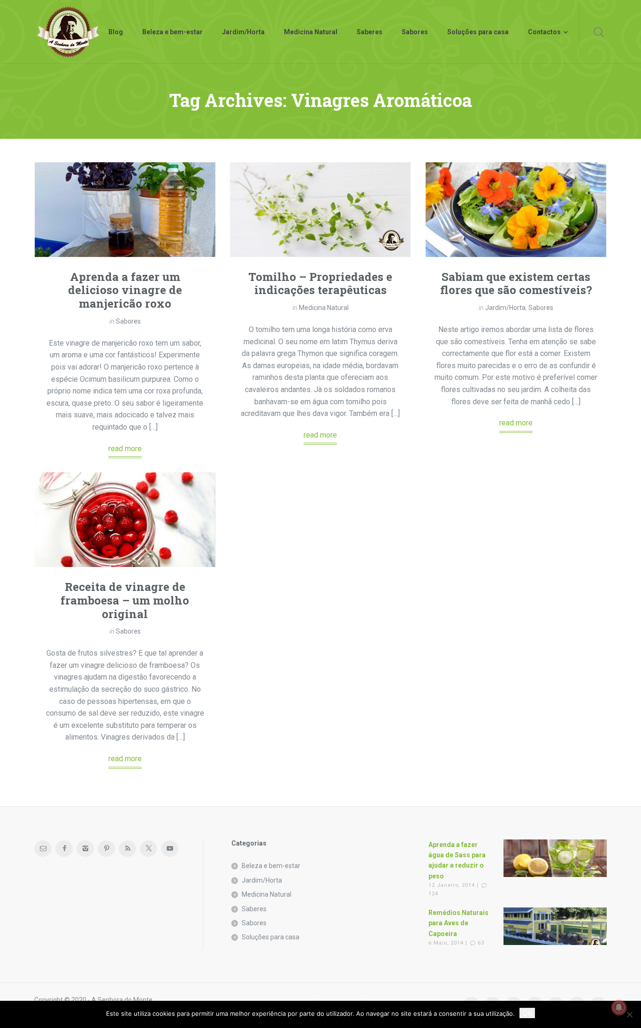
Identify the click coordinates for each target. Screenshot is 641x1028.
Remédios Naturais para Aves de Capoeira (458, 923)
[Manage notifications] (618, 1007)
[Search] (599, 32)
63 (481, 943)
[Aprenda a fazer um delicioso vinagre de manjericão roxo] (125, 209)
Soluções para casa (270, 937)
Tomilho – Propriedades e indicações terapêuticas (320, 283)
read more (125, 448)
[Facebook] (64, 848)
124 (433, 894)
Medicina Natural (324, 307)
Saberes (254, 909)
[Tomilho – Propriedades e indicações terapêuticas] (320, 209)
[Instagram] (85, 848)
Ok (527, 1013)
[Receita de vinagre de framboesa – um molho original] (125, 519)
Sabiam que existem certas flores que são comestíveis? (516, 283)
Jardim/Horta (505, 307)
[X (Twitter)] (148, 848)
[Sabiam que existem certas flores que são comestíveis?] (516, 209)
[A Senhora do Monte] (68, 32)
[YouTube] (169, 848)
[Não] (629, 1014)
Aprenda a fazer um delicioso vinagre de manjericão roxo (125, 290)
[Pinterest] (106, 848)
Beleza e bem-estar (271, 865)
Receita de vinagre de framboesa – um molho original (125, 600)
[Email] (43, 848)
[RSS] (127, 848)
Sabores (128, 321)
